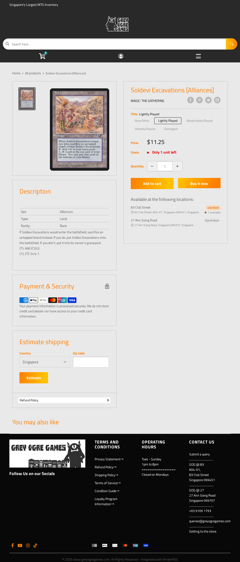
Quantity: (137, 166)
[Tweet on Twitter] (208, 100)
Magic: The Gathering (147, 100)
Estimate (33, 378)
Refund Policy (29, 400)
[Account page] (121, 56)
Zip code (79, 353)
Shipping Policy (105, 474)
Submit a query (199, 454)
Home (16, 73)
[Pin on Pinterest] (199, 100)
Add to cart (152, 183)
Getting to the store (202, 531)
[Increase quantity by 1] (177, 166)
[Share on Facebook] (190, 100)
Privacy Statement (107, 459)
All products (33, 73)
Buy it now (199, 183)
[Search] (231, 44)
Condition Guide (105, 490)
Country (25, 353)
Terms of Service (106, 482)
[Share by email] (217, 100)
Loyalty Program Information (106, 501)
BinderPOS (170, 559)
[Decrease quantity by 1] (152, 166)
